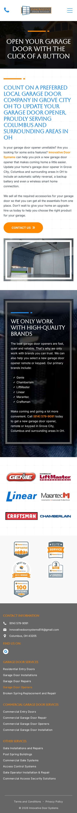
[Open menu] (70, 10)
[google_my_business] (5, 652)
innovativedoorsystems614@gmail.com (34, 629)
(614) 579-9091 (43, 416)
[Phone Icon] (6, 12)
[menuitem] (38, 670)
